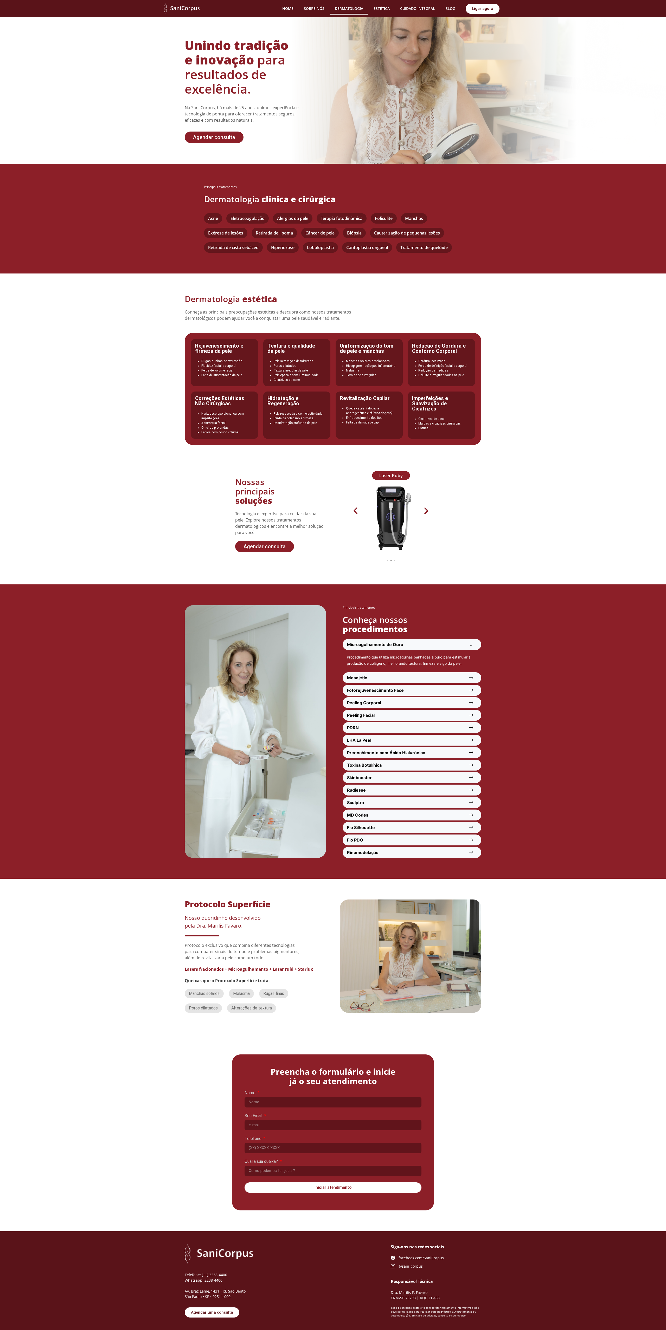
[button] (355, 510)
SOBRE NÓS (314, 8)
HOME (287, 8)
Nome (251, 1093)
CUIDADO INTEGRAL (417, 8)
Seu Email (254, 1116)
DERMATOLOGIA (349, 8)
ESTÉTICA (382, 8)
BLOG (450, 8)
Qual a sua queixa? (262, 1161)
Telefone (253, 1139)
